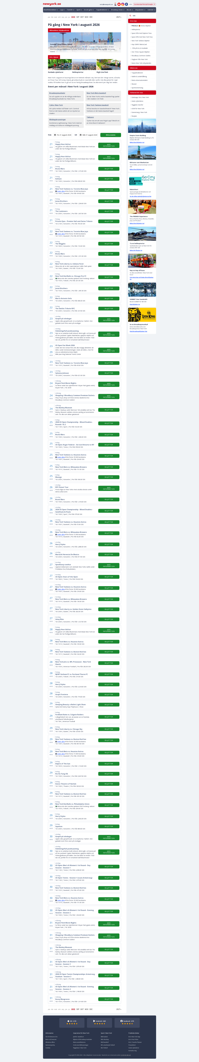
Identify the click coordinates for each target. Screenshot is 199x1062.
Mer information (111, 145)
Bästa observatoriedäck (139, 80)
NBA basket (104, 1037)
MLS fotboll (104, 1048)
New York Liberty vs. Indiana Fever (69, 264)
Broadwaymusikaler (57, 93)
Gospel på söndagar (63, 319)
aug (73, 17)
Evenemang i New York (139, 112)
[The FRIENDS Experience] (142, 207)
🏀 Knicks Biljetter (141, 26)
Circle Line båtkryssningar (80, 1045)
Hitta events (110, 135)
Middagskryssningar (57, 119)
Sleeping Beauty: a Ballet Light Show (70, 704)
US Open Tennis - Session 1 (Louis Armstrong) (73, 878)
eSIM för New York (138, 109)
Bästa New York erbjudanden (141, 63)
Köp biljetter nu (135, 304)
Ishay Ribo (59, 619)
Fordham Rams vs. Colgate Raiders (69, 715)
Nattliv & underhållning (139, 76)
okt (82, 17)
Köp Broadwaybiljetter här (138, 331)
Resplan (134, 116)
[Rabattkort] (142, 180)
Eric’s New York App (134, 1037)
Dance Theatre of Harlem (65, 784)
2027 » (118, 17)
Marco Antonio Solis (63, 298)
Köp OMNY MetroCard (139, 44)
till (76, 135)
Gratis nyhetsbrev (137, 101)
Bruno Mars (60, 169)
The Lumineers (61, 211)
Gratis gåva (61, 191)
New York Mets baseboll (96, 93)
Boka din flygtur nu (136, 250)
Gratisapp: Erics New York (140, 97)
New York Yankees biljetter (141, 41)
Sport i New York (106, 1033)
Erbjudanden (139, 10)
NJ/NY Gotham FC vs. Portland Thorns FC (71, 674)
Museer (134, 84)
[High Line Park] (109, 65)
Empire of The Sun (62, 764)
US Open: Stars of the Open (66, 577)
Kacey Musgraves (62, 999)
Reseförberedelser (50, 10)
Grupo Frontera (61, 694)
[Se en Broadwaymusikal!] (142, 315)
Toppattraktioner (101, 10)
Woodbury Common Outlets (141, 56)
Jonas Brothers (61, 201)
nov (86, 17)
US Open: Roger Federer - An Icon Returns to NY (74, 445)
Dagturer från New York (140, 59)
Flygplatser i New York (79, 1048)
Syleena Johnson (62, 373)
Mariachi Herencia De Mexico (67, 554)
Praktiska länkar (134, 1033)
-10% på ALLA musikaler (140, 48)
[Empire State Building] (142, 126)
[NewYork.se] (52, 4)
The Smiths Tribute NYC (65, 308)
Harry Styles (60, 544)
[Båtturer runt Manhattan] (142, 153)
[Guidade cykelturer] (60, 64)
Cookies (48, 1048)
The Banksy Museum (63, 408)
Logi (61, 10)
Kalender (150, 10)
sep (77, 17)
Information (49, 1033)
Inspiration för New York (81, 1033)
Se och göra (88, 10)
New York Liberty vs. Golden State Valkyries (73, 609)
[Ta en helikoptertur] (142, 234)
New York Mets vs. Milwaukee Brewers (71, 467)
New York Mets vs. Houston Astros (69, 642)
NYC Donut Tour (61, 487)
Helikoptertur (136, 29)
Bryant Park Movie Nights (65, 383)
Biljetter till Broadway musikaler (82, 1039)
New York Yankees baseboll (98, 105)
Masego (58, 477)
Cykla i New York (56, 105)
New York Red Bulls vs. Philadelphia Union (72, 804)
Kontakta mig (133, 1051)
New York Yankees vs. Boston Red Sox (70, 652)
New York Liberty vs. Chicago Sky (68, 729)
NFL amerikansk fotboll (108, 1045)
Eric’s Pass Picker (133, 1039)
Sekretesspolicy (50, 1045)
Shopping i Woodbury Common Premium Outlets (75, 395)
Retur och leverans (51, 1039)
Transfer (70, 10)
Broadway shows (117, 10)
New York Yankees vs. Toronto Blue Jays (71, 189)
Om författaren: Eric (52, 1037)
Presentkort (132, 1045)
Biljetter (109, 169)
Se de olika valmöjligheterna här (140, 196)
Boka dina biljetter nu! (137, 142)
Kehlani (58, 179)
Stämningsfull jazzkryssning (67, 331)
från (49, 135)
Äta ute (129, 10)
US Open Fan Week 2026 (65, 345)
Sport (78, 10)
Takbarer (90, 117)
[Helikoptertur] (84, 64)
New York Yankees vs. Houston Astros (70, 455)
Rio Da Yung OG (61, 774)
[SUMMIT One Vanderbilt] (142, 290)
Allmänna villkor (50, 1042)
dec (91, 17)
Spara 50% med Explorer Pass (142, 33)
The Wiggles (60, 244)
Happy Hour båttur (63, 144)
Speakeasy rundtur (63, 564)
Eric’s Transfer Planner (135, 1042)
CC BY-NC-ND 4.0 (126, 1055)
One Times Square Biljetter (141, 52)
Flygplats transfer (137, 105)
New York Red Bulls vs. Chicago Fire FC (70, 276)
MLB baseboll (105, 1042)
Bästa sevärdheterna (79, 1042)
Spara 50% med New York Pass (142, 37)
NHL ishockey (105, 1039)
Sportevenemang (137, 88)
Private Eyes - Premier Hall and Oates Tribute (73, 221)
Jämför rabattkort (78, 1037)
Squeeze (58, 826)
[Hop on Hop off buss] (142, 261)
